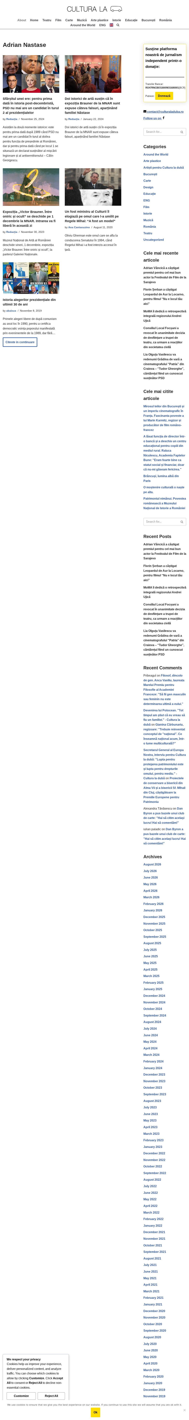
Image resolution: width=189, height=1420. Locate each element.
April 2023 (150, 1127)
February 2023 (153, 1140)
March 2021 (151, 1291)
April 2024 (150, 1048)
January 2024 (152, 1068)
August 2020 (152, 1337)
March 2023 (151, 1133)
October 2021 (152, 1245)
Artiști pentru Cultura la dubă (163, 167)
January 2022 (152, 1225)
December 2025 (154, 917)
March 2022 (151, 1212)
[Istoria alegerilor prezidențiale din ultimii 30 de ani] (31, 278)
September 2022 (154, 1173)
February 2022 (153, 1219)
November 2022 (154, 1160)
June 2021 (150, 1271)
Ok (95, 1412)
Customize (21, 1395)
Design (148, 187)
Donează (164, 95)
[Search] (182, 132)
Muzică (82, 20)
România (165, 20)
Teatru (46, 20)
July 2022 (150, 1186)
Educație (131, 20)
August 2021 (152, 1258)
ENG (146, 200)
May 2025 (150, 963)
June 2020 (150, 1350)
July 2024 (150, 1028)
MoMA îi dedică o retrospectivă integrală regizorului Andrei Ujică (164, 316)
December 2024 (154, 995)
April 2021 (150, 1284)
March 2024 (151, 1054)
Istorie (116, 20)
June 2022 (150, 1192)
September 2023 (154, 1094)
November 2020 (154, 1317)
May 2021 (150, 1278)
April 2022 (150, 1205)
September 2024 (154, 1015)
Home (34, 20)
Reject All (51, 1395)
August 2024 (152, 1022)
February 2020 (153, 1376)
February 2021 (153, 1297)
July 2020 (150, 1343)
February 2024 (153, 1061)
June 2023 (150, 1114)
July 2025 (150, 949)
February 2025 (153, 982)
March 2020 (151, 1370)
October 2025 (152, 930)
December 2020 (154, 1311)
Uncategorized (153, 239)
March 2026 (151, 897)
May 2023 (150, 1120)
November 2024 (154, 1002)
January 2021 (152, 1304)
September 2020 (154, 1330)
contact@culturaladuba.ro (165, 111)
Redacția (11, 119)
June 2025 (150, 956)
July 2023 (150, 1107)
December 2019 (154, 1389)
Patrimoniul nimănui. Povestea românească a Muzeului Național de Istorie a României (164, 503)
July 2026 (150, 871)
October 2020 (152, 1324)
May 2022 (150, 1199)
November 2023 (154, 1081)
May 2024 (150, 1041)
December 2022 (154, 1153)
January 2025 (152, 989)
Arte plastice (99, 20)
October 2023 (152, 1087)
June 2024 (150, 1035)
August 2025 (152, 943)
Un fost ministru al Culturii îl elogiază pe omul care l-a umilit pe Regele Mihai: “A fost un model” (92, 216)
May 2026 (150, 884)
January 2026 (152, 910)
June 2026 (150, 877)
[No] (184, 1410)
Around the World (82, 25)
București (148, 20)
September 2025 (154, 936)
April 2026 (150, 890)
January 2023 (152, 1146)
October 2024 (152, 1008)
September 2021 (154, 1251)
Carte (69, 20)
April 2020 (150, 1363)
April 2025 (150, 969)
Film (58, 20)
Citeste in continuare (19, 343)
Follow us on (152, 118)
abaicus (11, 310)
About (21, 20)
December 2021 (154, 1232)
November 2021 (154, 1238)
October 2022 (152, 1166)
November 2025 (154, 923)
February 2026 (153, 903)
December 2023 (154, 1074)
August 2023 (152, 1100)
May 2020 (150, 1357)
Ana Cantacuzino (79, 227)
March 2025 (151, 976)
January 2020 (152, 1383)
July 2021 (150, 1265)
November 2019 (154, 1396)
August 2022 (152, 1179)
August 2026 (152, 864)
